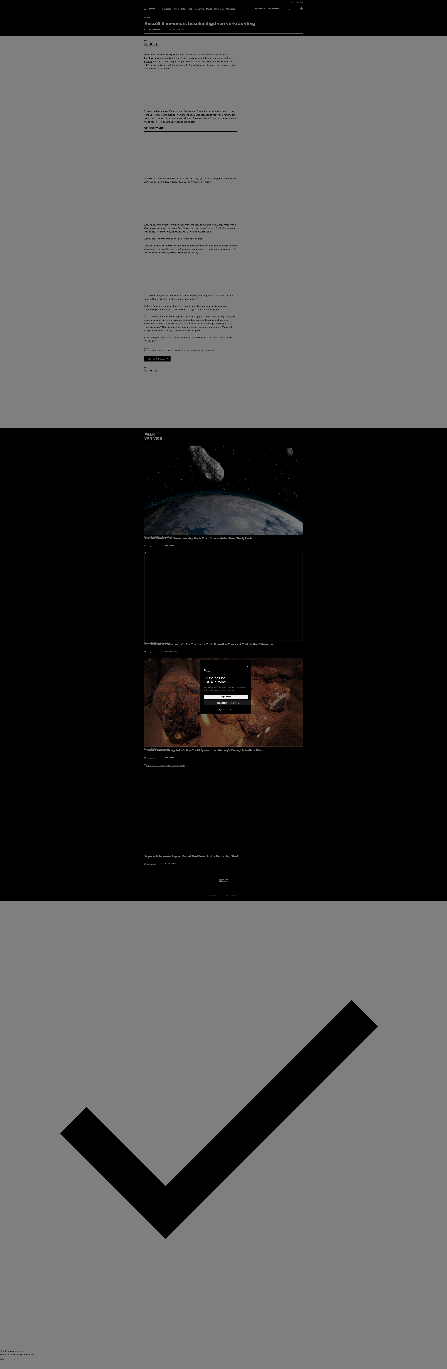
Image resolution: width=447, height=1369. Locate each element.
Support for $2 (226, 697)
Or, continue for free (225, 710)
